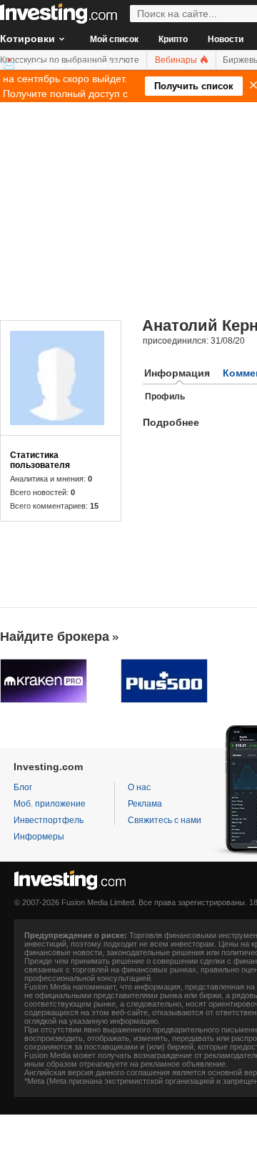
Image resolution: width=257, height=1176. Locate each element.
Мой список (114, 39)
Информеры (39, 837)
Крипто (173, 39)
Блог (23, 787)
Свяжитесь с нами (164, 820)
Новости (225, 39)
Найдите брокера (54, 636)
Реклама (145, 804)
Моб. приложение (50, 804)
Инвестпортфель (49, 820)
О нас (139, 787)
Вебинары (177, 60)
